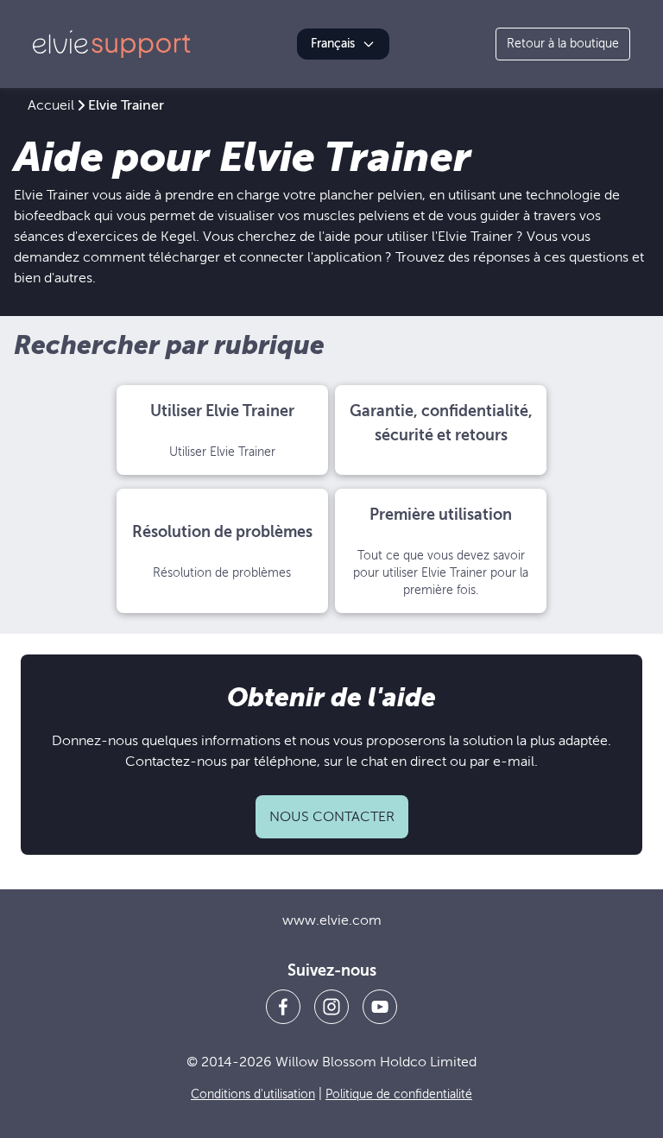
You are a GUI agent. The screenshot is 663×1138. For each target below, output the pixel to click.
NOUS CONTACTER (332, 817)
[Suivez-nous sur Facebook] (283, 1006)
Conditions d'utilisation (253, 1094)
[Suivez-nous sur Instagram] (331, 1006)
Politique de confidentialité (398, 1094)
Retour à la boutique (563, 43)
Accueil (51, 105)
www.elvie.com (332, 920)
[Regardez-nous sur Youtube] (380, 1006)
